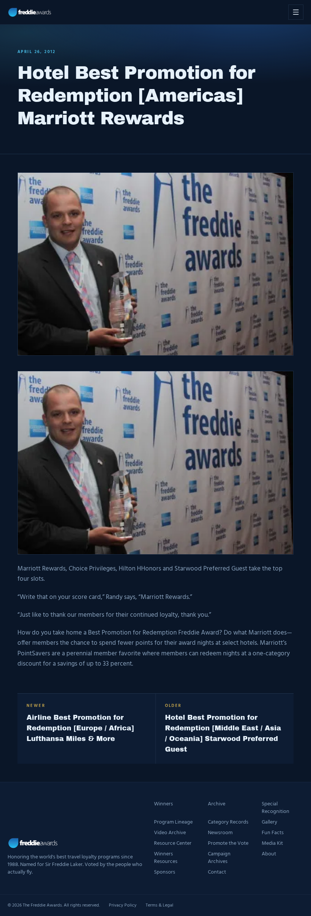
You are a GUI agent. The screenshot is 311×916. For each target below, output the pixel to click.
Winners (163, 804)
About (269, 854)
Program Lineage (173, 822)
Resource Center (173, 843)
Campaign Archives (219, 858)
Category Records (228, 822)
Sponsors (164, 872)
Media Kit (272, 843)
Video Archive (170, 833)
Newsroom (220, 833)
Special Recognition (275, 808)
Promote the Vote (228, 843)
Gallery (269, 822)
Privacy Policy (123, 905)
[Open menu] (295, 12)
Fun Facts (273, 833)
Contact (217, 872)
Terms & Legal (159, 905)
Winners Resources (165, 858)
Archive (216, 804)
